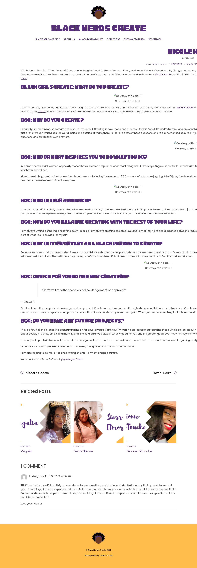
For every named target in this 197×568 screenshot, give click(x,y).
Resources (155, 39)
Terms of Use (105, 555)
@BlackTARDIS (185, 107)
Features (176, 64)
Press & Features (134, 39)
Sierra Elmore (83, 451)
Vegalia (26, 451)
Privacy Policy (91, 555)
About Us (69, 39)
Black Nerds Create (48, 39)
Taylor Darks (162, 373)
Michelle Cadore (37, 373)
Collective (113, 39)
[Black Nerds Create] (98, 543)
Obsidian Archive (92, 39)
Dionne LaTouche (139, 451)
